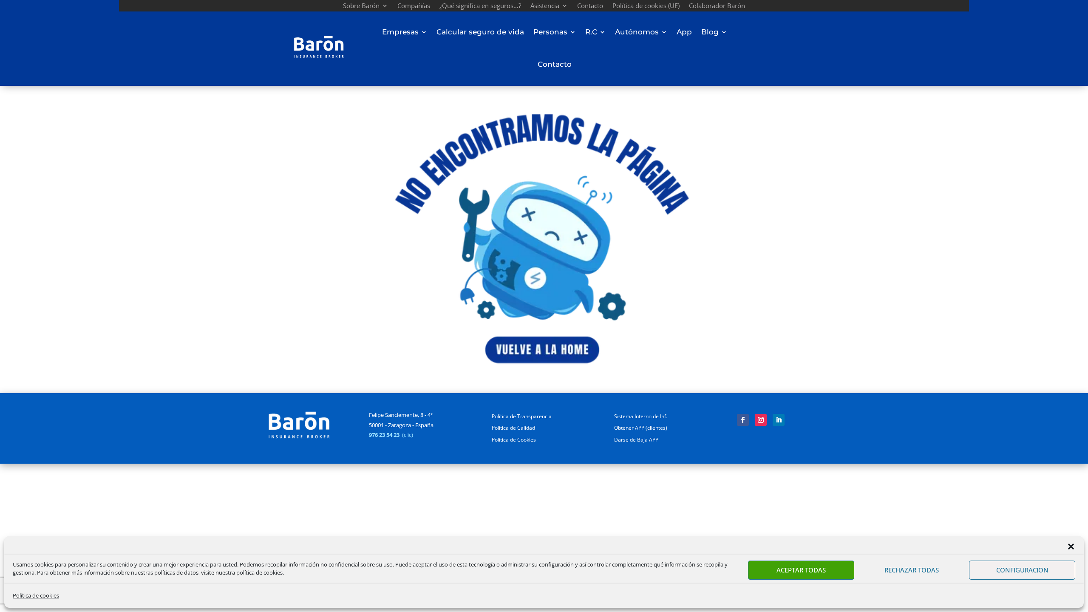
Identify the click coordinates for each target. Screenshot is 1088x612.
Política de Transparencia (522, 416)
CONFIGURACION (1022, 570)
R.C (591, 32)
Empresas (400, 32)
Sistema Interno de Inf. (640, 416)
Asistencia (544, 6)
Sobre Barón (361, 6)
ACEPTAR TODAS (801, 570)
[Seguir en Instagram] (761, 420)
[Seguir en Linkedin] (779, 420)
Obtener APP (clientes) (640, 427)
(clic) (407, 435)
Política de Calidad (513, 427)
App (684, 32)
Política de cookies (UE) (646, 6)
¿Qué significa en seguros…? (480, 6)
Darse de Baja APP (636, 439)
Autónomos (637, 32)
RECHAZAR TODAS (911, 570)
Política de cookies (36, 595)
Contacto (590, 6)
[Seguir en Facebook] (743, 420)
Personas (550, 32)
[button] (1071, 546)
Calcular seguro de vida (480, 32)
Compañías (413, 6)
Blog (710, 32)
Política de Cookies (514, 439)
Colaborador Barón (717, 6)
